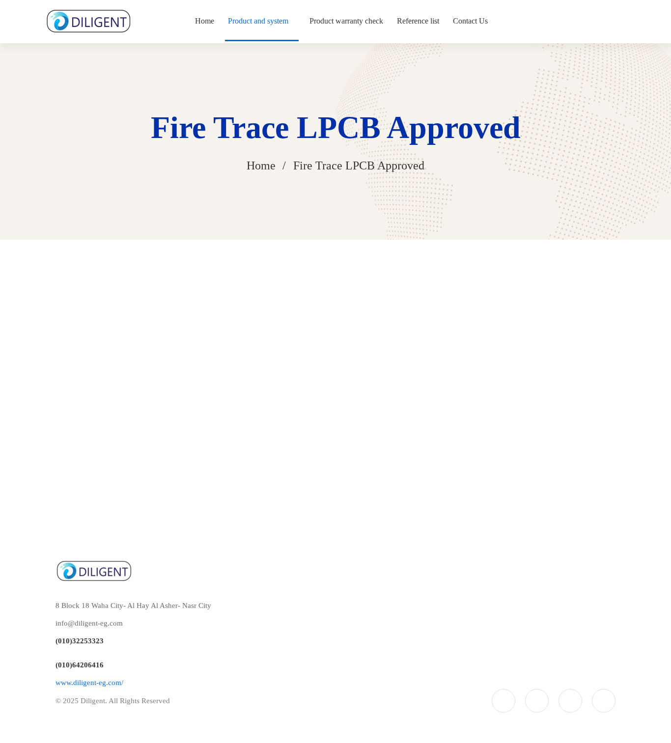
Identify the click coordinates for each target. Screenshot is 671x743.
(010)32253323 (80, 641)
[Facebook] (537, 701)
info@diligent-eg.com (89, 623)
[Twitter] (503, 701)
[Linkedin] (603, 701)
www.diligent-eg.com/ (89, 683)
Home (261, 165)
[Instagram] (570, 701)
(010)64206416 (80, 665)
